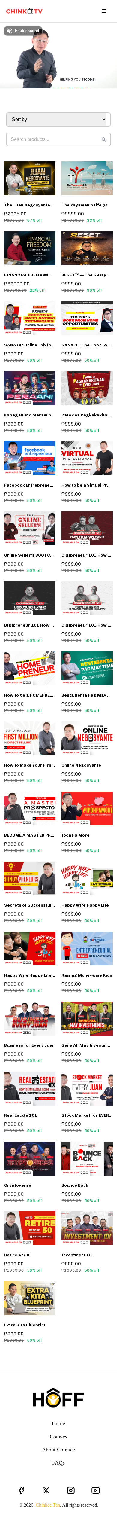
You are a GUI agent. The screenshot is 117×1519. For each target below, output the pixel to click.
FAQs (58, 1463)
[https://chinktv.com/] (25, 11)
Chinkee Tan (48, 1505)
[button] (103, 11)
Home (58, 1423)
